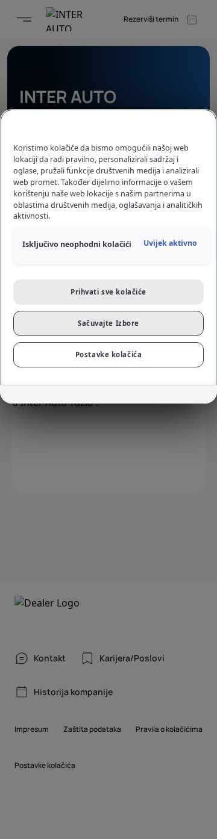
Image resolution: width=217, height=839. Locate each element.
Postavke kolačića (108, 354)
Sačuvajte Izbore (108, 323)
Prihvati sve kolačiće (108, 291)
